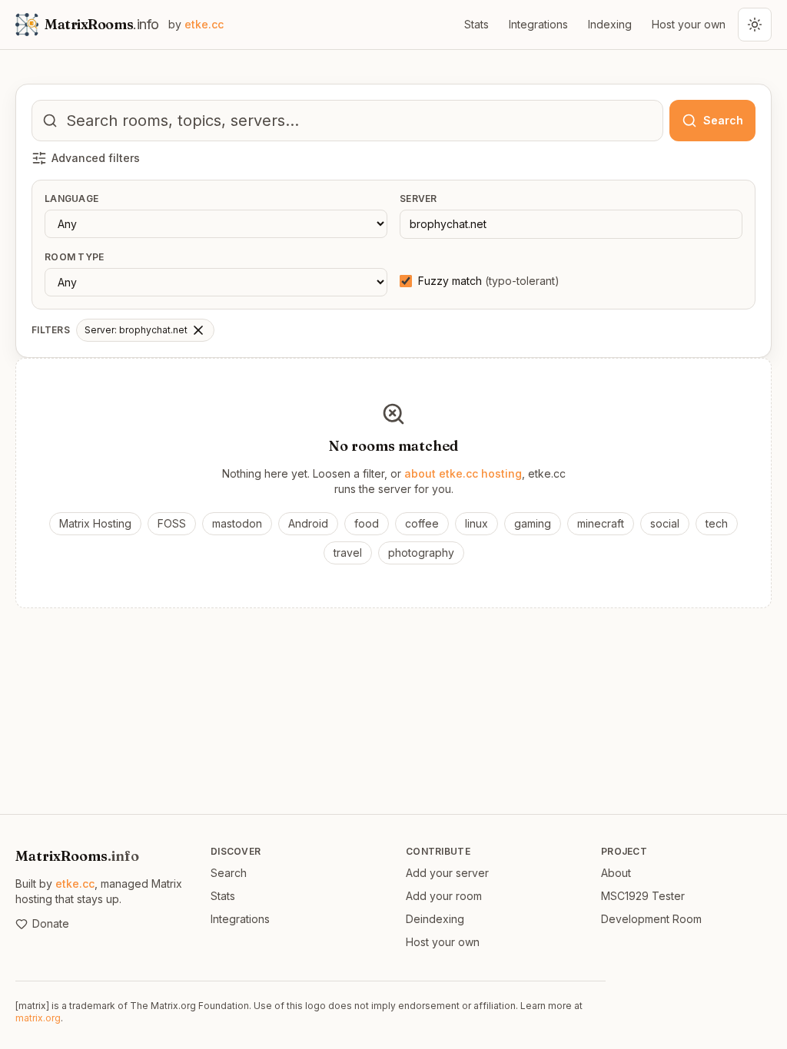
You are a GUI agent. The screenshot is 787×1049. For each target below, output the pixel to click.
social (664, 523)
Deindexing (435, 918)
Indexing (610, 24)
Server (418, 198)
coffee (422, 523)
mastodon (237, 523)
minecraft (600, 523)
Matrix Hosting (95, 523)
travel (348, 552)
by (196, 24)
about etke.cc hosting (463, 473)
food (366, 523)
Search (229, 872)
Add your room (444, 895)
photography (421, 552)
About (616, 872)
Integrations (538, 24)
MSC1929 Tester (643, 895)
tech (717, 523)
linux (476, 523)
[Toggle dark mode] (755, 24)
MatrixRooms (77, 856)
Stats (476, 24)
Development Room (651, 918)
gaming (532, 523)
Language (71, 198)
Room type (75, 257)
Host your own (689, 24)
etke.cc (75, 883)
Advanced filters (95, 157)
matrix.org (38, 1018)
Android (308, 523)
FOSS (172, 523)
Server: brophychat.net (136, 330)
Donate (50, 923)
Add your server (447, 872)
